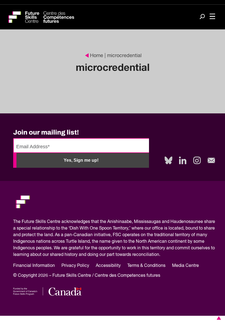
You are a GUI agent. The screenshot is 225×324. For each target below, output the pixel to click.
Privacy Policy (75, 266)
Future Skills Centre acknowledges (56, 222)
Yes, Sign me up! (81, 160)
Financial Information (34, 266)
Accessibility (108, 266)
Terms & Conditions (146, 266)
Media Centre (185, 266)
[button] (217, 317)
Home (96, 55)
